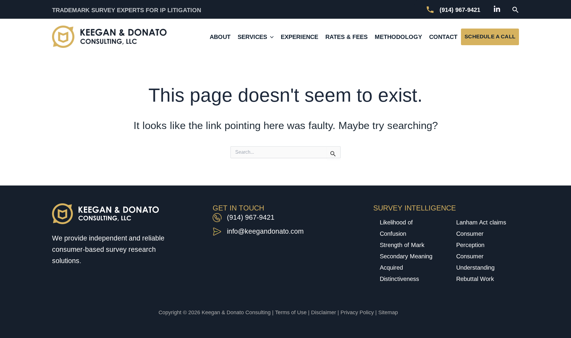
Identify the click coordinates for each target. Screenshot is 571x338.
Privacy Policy (357, 312)
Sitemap (388, 312)
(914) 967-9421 (250, 217)
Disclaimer (323, 312)
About (220, 37)
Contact (443, 37)
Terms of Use (291, 312)
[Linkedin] (497, 9)
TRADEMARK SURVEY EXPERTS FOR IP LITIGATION (126, 10)
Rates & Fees (346, 37)
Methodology (398, 37)
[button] (515, 10)
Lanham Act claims (481, 222)
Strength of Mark (402, 245)
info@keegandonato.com (265, 231)
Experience (299, 37)
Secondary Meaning (406, 256)
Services (252, 37)
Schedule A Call (490, 36)
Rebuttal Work (475, 279)
